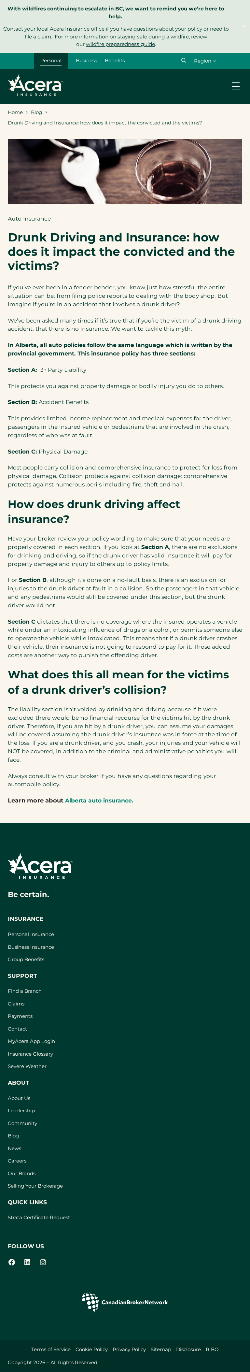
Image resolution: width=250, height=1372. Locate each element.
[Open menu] (235, 86)
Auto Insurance (29, 218)
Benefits (115, 60)
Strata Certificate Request (39, 1217)
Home (15, 112)
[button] (184, 60)
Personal (51, 60)
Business (86, 60)
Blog (36, 112)
